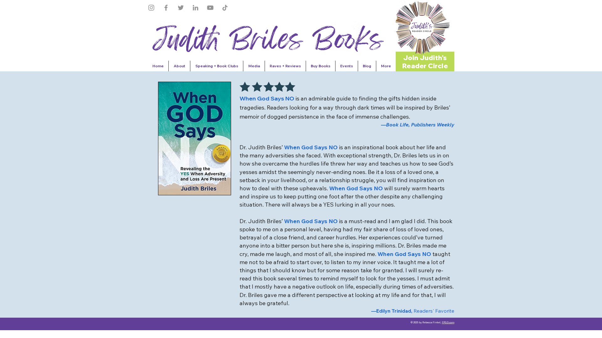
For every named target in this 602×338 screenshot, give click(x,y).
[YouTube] (210, 8)
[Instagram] (151, 8)
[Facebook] (166, 8)
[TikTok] (225, 8)
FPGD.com (448, 322)
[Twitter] (181, 8)
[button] (423, 27)
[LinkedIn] (195, 8)
